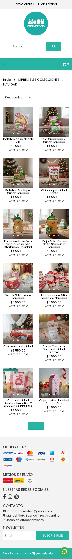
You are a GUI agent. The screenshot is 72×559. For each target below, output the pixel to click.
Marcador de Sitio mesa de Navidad (54, 296)
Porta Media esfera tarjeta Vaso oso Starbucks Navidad (18, 244)
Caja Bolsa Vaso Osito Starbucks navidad (54, 244)
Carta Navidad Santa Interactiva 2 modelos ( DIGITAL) (18, 403)
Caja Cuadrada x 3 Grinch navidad (54, 140)
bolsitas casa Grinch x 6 (18, 140)
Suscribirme (52, 535)
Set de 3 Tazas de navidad (18, 296)
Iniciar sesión (47, 4)
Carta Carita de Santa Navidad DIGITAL (54, 349)
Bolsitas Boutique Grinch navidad (18, 191)
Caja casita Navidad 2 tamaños (54, 401)
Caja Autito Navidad (18, 346)
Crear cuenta (24, 4)
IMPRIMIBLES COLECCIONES (38, 79)
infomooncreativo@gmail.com (29, 511)
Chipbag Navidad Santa (54, 191)
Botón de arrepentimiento (24, 520)
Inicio (7, 79)
